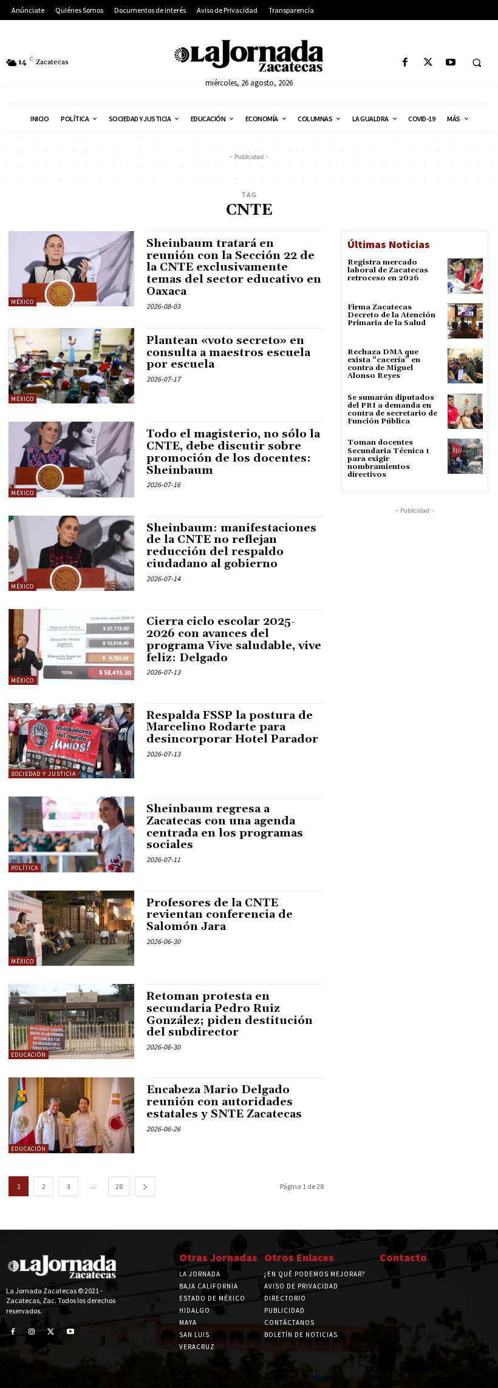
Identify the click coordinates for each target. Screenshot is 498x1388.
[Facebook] (405, 63)
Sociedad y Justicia (43, 774)
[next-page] (145, 1186)
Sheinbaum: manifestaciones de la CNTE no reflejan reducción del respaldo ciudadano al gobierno (231, 546)
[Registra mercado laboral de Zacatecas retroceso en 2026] (465, 276)
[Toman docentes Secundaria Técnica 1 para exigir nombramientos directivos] (465, 456)
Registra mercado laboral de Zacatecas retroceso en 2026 (387, 270)
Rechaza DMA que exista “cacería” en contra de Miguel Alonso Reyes (383, 364)
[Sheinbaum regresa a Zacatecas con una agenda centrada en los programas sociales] (71, 834)
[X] (428, 63)
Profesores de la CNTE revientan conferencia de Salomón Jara (219, 915)
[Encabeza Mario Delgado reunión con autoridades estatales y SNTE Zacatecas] (71, 1115)
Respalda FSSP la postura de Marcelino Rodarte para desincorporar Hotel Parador (232, 728)
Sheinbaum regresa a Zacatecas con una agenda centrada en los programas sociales (224, 827)
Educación (28, 1055)
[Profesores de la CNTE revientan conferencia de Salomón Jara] (71, 928)
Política (24, 868)
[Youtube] (450, 63)
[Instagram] (32, 1332)
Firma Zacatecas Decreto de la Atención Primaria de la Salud (391, 315)
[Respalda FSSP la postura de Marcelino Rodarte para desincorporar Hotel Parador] (71, 740)
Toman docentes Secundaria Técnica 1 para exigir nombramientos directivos (388, 458)
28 (119, 1186)
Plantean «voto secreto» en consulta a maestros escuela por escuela (228, 353)
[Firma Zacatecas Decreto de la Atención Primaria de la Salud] (465, 321)
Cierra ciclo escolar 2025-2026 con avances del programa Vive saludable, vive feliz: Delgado (233, 639)
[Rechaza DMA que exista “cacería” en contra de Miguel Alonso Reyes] (465, 365)
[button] (477, 63)
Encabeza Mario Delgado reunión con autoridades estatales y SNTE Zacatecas (224, 1102)
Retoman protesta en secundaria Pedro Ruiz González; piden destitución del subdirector (229, 1014)
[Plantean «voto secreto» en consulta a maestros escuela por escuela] (71, 365)
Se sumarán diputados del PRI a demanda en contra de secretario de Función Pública (392, 409)
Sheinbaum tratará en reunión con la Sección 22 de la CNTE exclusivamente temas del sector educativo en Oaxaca (233, 267)
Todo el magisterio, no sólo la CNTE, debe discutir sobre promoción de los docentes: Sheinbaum (233, 452)
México (22, 302)
